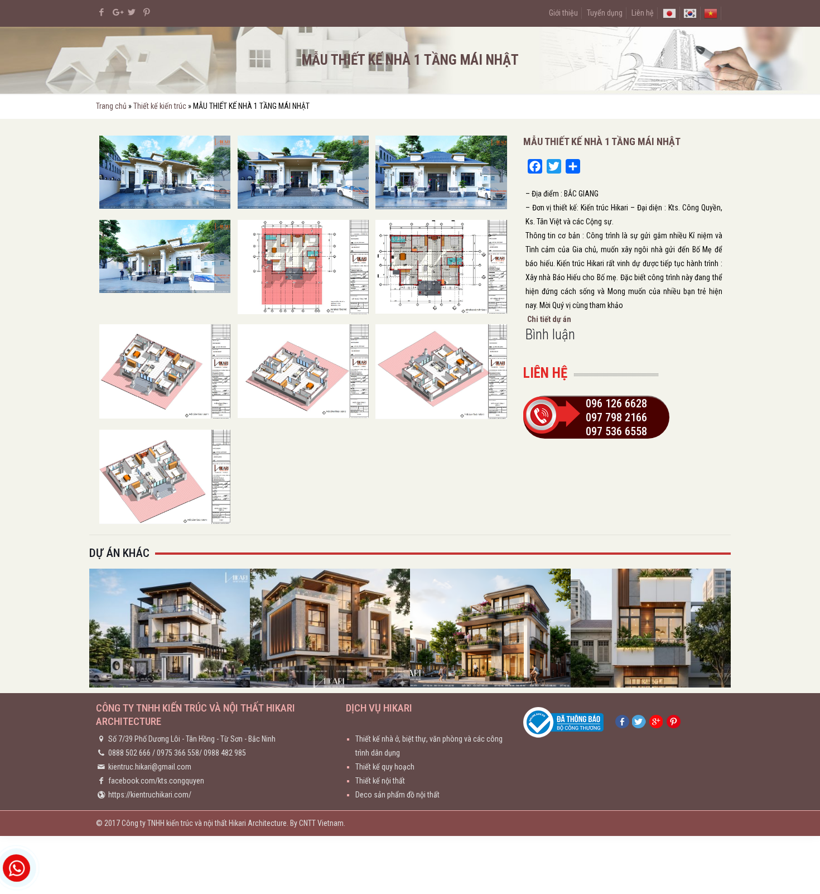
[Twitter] (132, 12)
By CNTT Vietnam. (317, 823)
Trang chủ (111, 106)
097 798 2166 (616, 417)
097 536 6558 (616, 431)
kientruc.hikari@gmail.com (149, 766)
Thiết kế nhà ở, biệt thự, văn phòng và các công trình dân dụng (429, 745)
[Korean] (690, 12)
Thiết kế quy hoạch (384, 766)
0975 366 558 (178, 752)
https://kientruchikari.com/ (149, 794)
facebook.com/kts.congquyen (156, 780)
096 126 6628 (616, 403)
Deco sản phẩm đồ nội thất (397, 794)
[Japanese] (669, 12)
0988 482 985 (225, 752)
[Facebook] (102, 12)
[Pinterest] (147, 12)
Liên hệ (642, 12)
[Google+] (117, 12)
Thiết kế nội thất (380, 780)
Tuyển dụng (605, 12)
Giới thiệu (563, 12)
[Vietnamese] (710, 12)
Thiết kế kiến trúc (159, 106)
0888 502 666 (129, 752)
